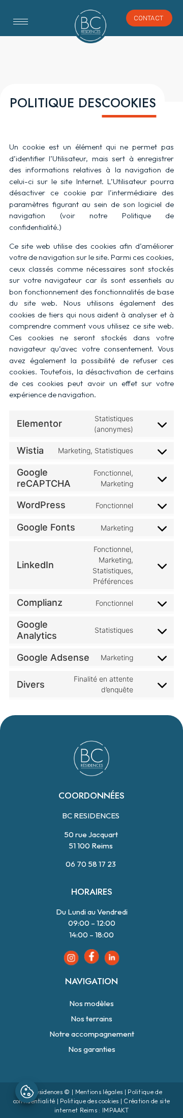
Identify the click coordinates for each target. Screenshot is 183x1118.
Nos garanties (91, 1049)
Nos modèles (91, 1003)
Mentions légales (99, 1092)
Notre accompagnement (91, 1034)
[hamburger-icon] (20, 21)
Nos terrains (91, 1018)
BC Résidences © (45, 1092)
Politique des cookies (89, 1101)
